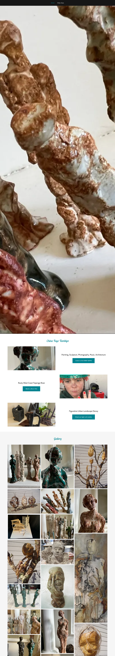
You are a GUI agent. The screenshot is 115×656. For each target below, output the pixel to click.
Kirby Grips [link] (60, 3)
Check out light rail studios (83, 417)
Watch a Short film (31, 389)
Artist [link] (53, 3)
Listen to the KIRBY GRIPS (83, 360)
